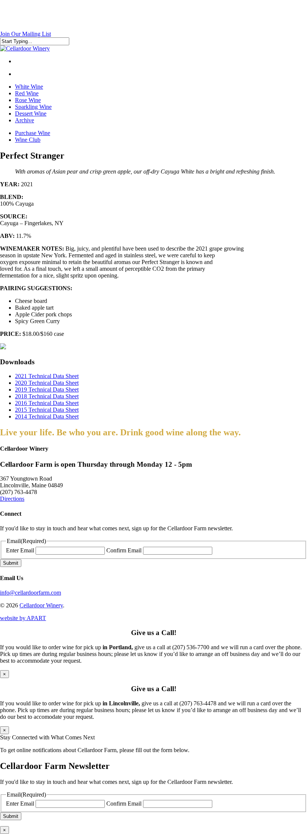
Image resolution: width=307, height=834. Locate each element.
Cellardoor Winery (41, 605)
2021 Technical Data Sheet (47, 376)
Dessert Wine (30, 113)
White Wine (29, 86)
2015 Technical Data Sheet (47, 410)
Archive (24, 120)
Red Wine (27, 93)
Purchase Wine (32, 133)
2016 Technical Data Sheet (47, 403)
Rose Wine (28, 100)
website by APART (23, 618)
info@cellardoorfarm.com (30, 592)
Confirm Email (124, 550)
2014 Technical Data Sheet (47, 416)
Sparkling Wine (33, 107)
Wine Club (27, 140)
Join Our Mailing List (25, 34)
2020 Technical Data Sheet (47, 383)
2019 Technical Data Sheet (47, 389)
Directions (12, 499)
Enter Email (20, 550)
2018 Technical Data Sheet (47, 396)
